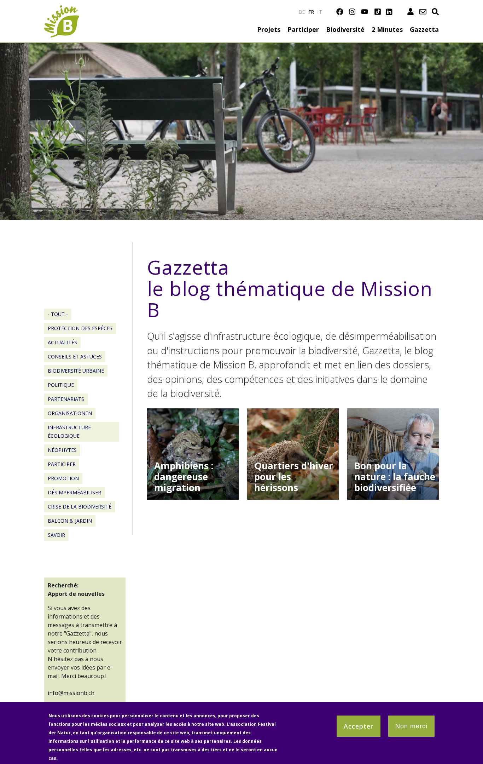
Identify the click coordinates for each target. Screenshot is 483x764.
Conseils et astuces (75, 356)
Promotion (63, 478)
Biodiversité (345, 29)
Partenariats (66, 399)
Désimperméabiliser (74, 492)
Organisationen (70, 413)
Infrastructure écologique (69, 431)
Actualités (62, 342)
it (320, 11)
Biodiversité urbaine (76, 370)
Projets (268, 29)
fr (311, 11)
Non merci (411, 726)
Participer (303, 29)
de (302, 11)
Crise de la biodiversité (79, 506)
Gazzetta (424, 29)
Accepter (358, 726)
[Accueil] (61, 9)
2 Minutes (387, 29)
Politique (61, 384)
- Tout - (58, 314)
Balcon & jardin (70, 520)
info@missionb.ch (71, 693)
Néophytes (62, 450)
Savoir (56, 535)
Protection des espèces (80, 328)
